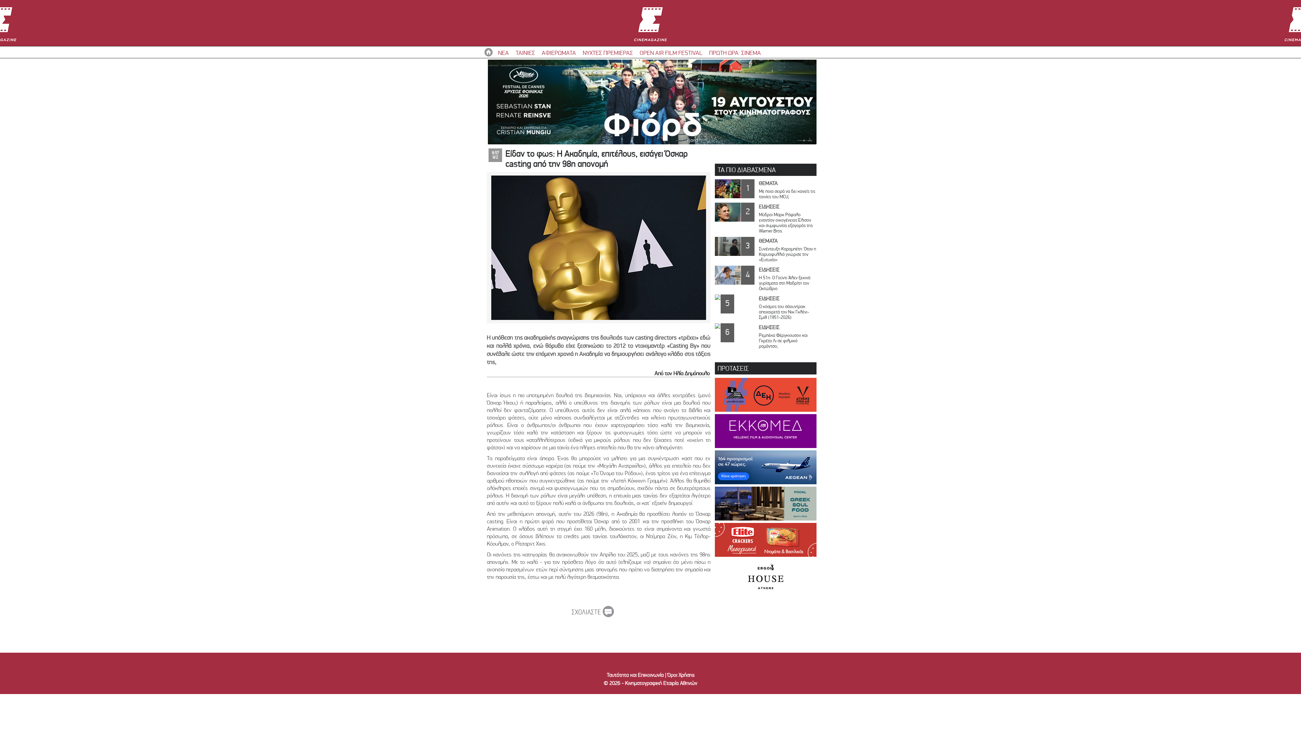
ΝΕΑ (503, 52)
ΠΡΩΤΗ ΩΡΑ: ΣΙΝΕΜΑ (735, 52)
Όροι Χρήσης (681, 675)
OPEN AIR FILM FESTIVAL (671, 52)
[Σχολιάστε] (593, 615)
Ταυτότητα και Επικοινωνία (635, 675)
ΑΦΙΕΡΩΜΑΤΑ (559, 52)
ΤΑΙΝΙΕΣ (525, 52)
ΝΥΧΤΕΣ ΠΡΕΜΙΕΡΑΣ (608, 52)
